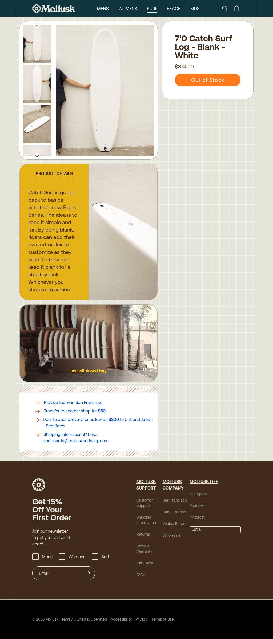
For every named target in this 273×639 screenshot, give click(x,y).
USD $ (196, 530)
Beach (174, 8)
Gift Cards (145, 563)
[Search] (227, 8)
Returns (143, 534)
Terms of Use (162, 619)
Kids (195, 8)
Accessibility (119, 619)
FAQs (140, 575)
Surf (152, 8)
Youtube (197, 505)
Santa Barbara (175, 512)
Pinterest (197, 517)
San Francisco (175, 500)
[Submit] (89, 573)
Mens (103, 8)
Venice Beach (174, 523)
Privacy (141, 619)
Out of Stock (207, 80)
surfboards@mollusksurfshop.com (76, 440)
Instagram (198, 494)
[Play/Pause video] (144, 369)
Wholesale (171, 535)
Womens (127, 8)
